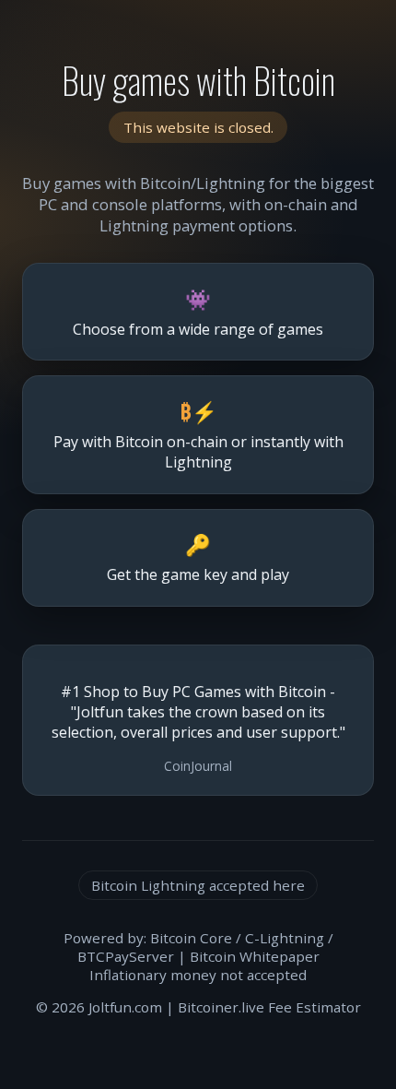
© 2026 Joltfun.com (99, 1007)
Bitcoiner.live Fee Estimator (269, 1007)
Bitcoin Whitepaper (255, 956)
